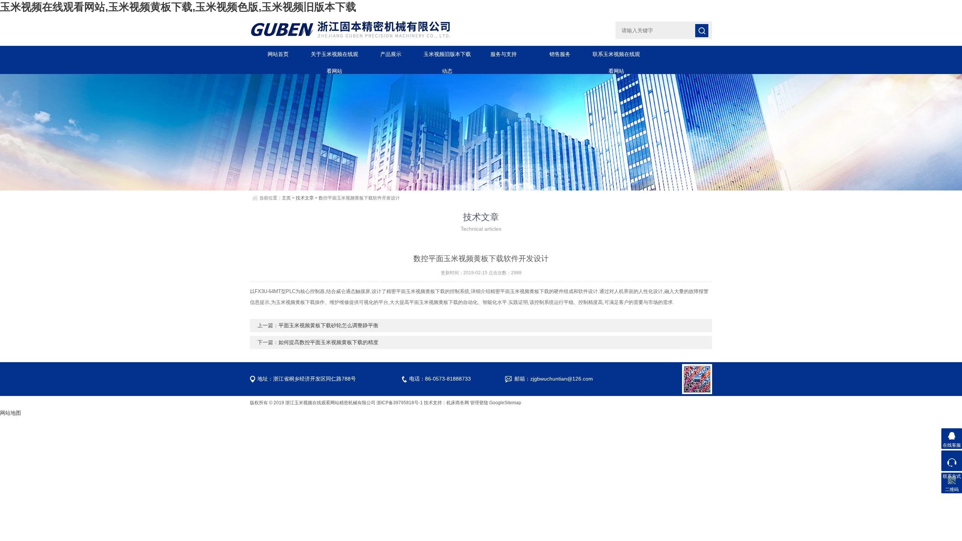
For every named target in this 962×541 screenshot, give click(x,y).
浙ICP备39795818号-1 (400, 402)
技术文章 (305, 198)
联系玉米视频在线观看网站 (616, 57)
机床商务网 (457, 402)
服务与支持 (503, 54)
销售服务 (559, 54)
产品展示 (390, 54)
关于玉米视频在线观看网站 (334, 57)
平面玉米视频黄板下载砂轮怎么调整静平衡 (328, 325)
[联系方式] (951, 460)
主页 (286, 198)
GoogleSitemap (505, 402)
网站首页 (278, 54)
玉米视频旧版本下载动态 (447, 57)
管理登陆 (479, 402)
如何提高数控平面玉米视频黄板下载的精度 (328, 342)
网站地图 (10, 413)
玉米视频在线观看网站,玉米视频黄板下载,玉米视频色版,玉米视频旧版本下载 (178, 7)
